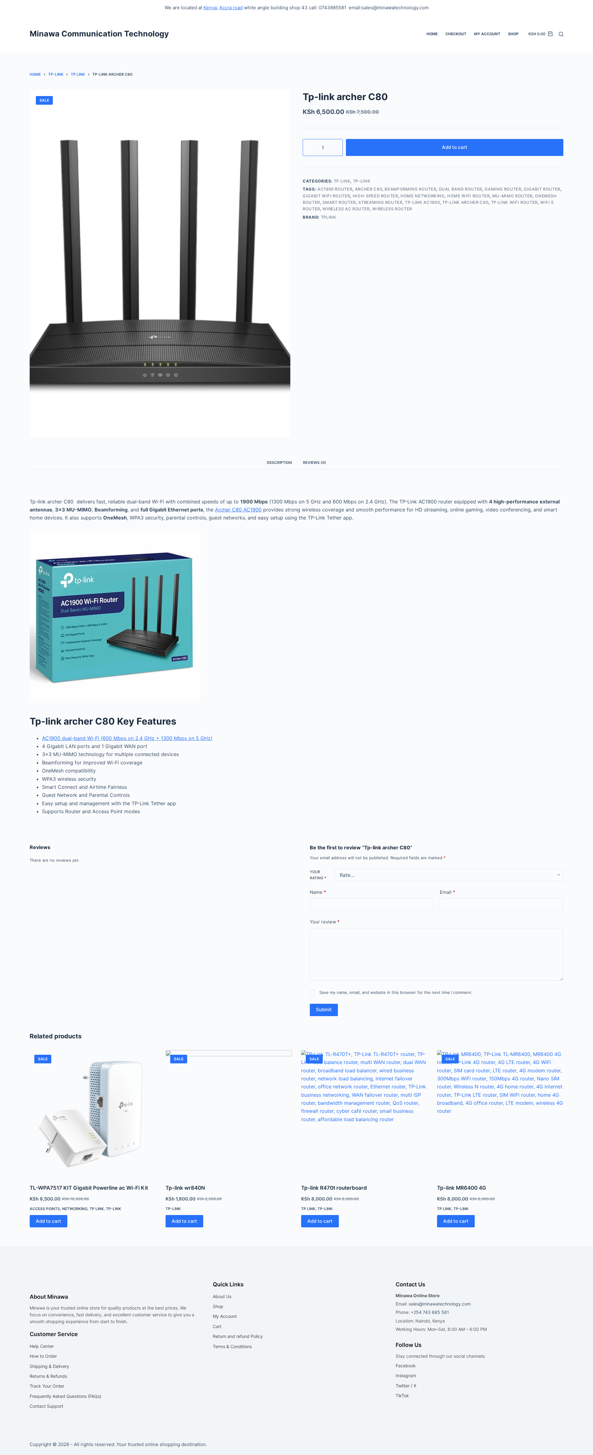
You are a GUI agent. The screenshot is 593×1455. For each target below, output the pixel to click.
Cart (217, 1326)
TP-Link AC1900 (422, 202)
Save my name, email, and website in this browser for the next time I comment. (396, 992)
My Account (487, 34)
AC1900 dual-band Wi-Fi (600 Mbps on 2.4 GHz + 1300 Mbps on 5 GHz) (127, 738)
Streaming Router (380, 202)
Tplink (328, 217)
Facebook (406, 1365)
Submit (324, 1009)
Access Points (45, 1208)
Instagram (406, 1375)
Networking (74, 1208)
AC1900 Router (335, 189)
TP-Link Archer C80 (465, 202)
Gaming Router (503, 189)
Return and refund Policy (238, 1336)
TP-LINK (362, 181)
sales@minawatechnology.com (440, 1303)
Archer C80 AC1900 (238, 510)
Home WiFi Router (468, 195)
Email (447, 892)
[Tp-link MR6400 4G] (500, 1113)
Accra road (231, 8)
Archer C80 (368, 189)
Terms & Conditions (232, 1346)
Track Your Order (47, 1386)
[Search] (561, 34)
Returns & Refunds (48, 1376)
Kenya (210, 8)
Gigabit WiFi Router (326, 195)
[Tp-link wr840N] (229, 1113)
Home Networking (423, 195)
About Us (222, 1296)
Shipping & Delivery (49, 1366)
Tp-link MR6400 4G (461, 1188)
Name (318, 892)
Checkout (455, 34)
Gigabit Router (542, 189)
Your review (325, 922)
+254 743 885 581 (430, 1312)
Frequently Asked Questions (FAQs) (65, 1396)
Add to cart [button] (48, 1221)
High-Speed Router (375, 195)
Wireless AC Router (346, 208)
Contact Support (46, 1406)
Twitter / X (406, 1385)
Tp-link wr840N (185, 1188)
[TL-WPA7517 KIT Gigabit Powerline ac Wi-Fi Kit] (93, 1113)
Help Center (42, 1346)
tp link (342, 181)
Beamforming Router (410, 189)
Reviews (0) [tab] (314, 462)
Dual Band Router (460, 189)
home (432, 34)
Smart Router (339, 202)
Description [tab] (279, 462)
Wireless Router (392, 208)
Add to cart (454, 147)
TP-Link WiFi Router (514, 202)
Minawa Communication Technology (99, 33)
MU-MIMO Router (512, 195)
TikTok (402, 1395)
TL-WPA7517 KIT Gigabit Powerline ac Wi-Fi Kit (89, 1188)
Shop (513, 34)
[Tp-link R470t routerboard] (364, 1113)
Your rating (318, 874)
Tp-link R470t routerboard (334, 1188)
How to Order (43, 1356)
